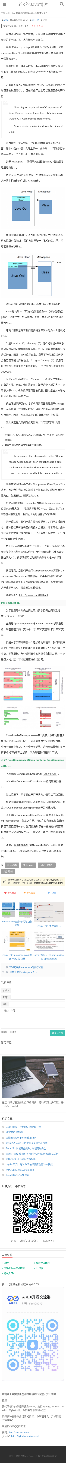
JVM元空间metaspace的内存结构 (26, 967)
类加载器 (8, 871)
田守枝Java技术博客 (14, 1268)
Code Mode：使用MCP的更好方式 (23, 1127)
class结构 (12, 865)
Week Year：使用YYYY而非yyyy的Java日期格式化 (32, 1153)
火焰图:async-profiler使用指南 (21, 1137)
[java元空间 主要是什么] (49, 912)
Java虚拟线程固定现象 (17, 1175)
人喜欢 (12, 893)
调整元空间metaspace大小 (23, 972)
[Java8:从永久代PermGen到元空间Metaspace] (49, 941)
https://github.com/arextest (25, 1436)
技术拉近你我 (43, 1263)
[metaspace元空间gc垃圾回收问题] (17, 910)
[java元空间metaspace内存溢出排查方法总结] (17, 941)
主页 (3, 13)
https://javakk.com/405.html (48, 883)
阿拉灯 (7, 1263)
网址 (5, 1004)
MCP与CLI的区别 (15, 1132)
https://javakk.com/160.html (33, 595)
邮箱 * (6, 997)
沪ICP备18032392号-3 (48, 1456)
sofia (6, 20)
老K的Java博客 (33, 4)
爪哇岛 (10, 13)
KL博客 (39, 1268)
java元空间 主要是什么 (49, 926)
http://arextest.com (19, 1432)
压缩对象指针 (49, 47)
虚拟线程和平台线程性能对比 (21, 1159)
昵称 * (6, 990)
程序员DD (9, 1273)
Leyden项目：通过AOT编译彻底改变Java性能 (29, 1164)
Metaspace (17, 161)
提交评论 (58, 1033)
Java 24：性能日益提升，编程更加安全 (26, 1148)
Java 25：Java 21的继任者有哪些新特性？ (27, 1143)
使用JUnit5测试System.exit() (20, 1170)
